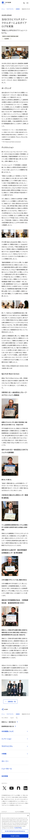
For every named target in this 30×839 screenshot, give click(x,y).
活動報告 (18, 9)
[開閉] (27, 731)
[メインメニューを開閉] (27, 3)
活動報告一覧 (12, 701)
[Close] (28, 815)
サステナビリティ (10, 9)
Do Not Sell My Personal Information (15, 831)
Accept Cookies (15, 836)
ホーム (3, 9)
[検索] (24, 3)
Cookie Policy (18, 828)
